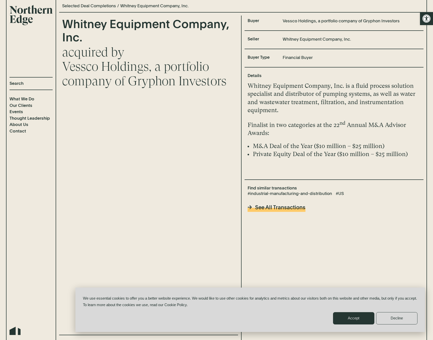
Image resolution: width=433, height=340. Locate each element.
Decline (397, 318)
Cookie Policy (175, 305)
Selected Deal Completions (89, 6)
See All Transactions (280, 208)
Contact (18, 131)
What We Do (22, 99)
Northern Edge (31, 15)
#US (340, 194)
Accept (353, 318)
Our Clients (21, 106)
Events (16, 112)
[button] (426, 18)
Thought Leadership (30, 118)
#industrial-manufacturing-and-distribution (290, 194)
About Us (19, 125)
